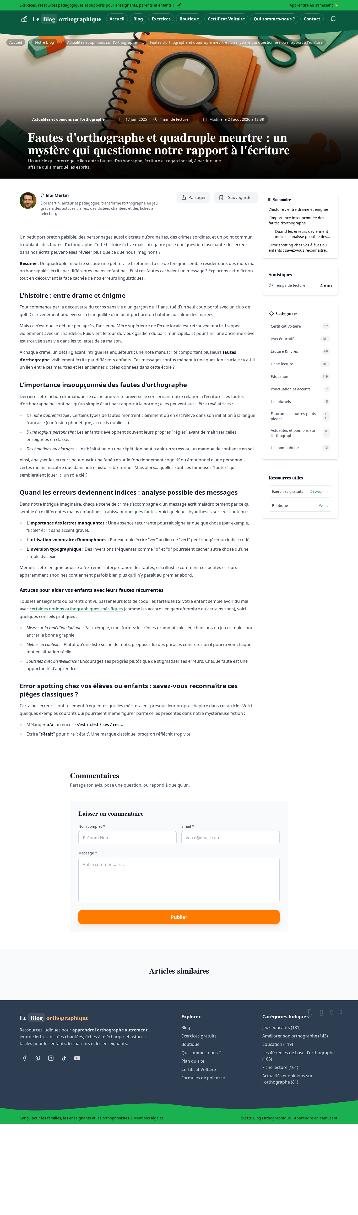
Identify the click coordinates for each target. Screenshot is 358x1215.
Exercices (161, 19)
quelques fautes (141, 512)
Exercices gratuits (198, 1036)
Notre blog (44, 42)
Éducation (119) (277, 1044)
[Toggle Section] (269, 234)
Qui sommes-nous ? (274, 19)
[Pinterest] (38, 1058)
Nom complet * (91, 826)
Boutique (189, 19)
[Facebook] (25, 1058)
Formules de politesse (203, 1078)
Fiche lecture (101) (280, 1067)
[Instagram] (51, 1058)
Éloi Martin (57, 195)
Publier (179, 917)
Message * (87, 852)
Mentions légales (148, 1117)
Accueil (117, 19)
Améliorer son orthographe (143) (295, 1036)
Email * (187, 826)
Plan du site (192, 1061)
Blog (138, 19)
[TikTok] (64, 1058)
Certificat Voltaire (226, 19)
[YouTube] (77, 1058)
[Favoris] (333, 19)
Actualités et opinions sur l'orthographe (102, 42)
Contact (312, 19)
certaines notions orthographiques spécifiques (76, 609)
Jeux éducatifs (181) (281, 1027)
